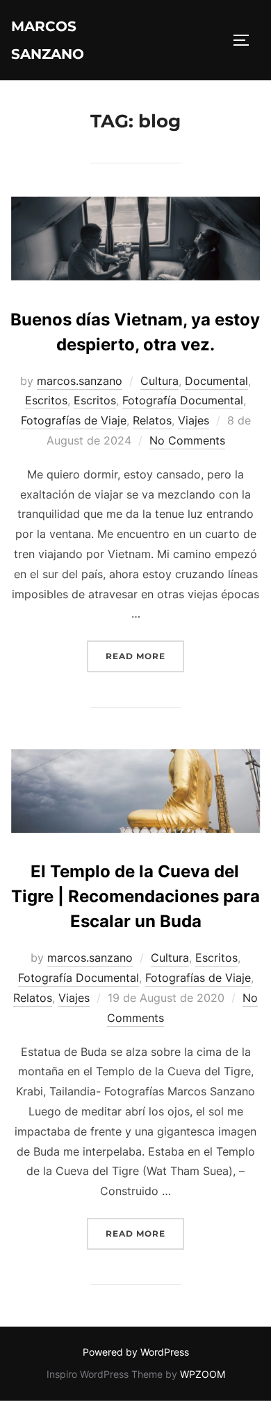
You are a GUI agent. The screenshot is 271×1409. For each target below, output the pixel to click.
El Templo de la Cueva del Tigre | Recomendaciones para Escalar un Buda (135, 896)
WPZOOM (202, 1374)
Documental (216, 381)
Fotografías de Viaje (73, 420)
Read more (145, 650)
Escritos (46, 400)
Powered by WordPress (136, 1352)
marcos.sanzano (79, 381)
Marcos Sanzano (47, 40)
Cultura (159, 381)
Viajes (193, 420)
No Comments (187, 440)
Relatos (152, 420)
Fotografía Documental (182, 400)
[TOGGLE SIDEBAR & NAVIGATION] (246, 40)
